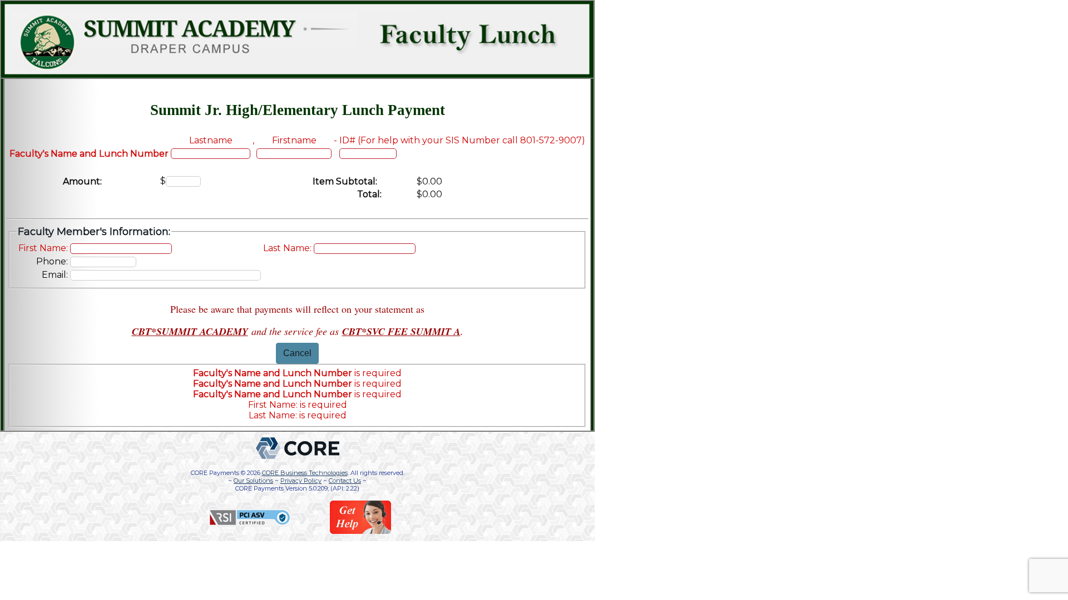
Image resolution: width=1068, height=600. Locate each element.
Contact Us (345, 480)
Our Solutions (253, 480)
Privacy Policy (301, 480)
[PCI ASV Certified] (249, 524)
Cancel (297, 353)
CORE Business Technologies (305, 473)
